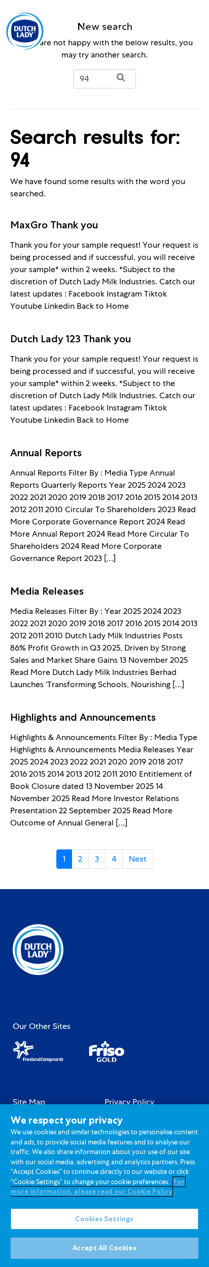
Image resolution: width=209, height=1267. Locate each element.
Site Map (29, 1102)
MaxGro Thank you (54, 224)
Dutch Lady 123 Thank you (70, 338)
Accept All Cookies (104, 1248)
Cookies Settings (104, 1219)
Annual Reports (46, 452)
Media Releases (47, 591)
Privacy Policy (129, 1102)
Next (138, 858)
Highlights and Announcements (83, 717)
